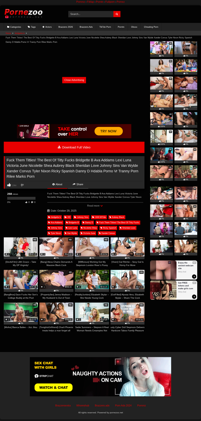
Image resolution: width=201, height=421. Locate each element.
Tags (33, 27)
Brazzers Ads (86, 27)
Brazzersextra (63, 405)
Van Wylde (72, 233)
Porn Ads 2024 (123, 405)
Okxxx (134, 27)
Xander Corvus (108, 233)
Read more (93, 205)
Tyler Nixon (56, 233)
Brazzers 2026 (65, 27)
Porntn (99, 1)
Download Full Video (75, 147)
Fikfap (90, 1)
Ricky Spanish (109, 228)
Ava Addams (56, 222)
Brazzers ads (102, 405)
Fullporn (110, 1)
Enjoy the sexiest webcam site (186, 266)
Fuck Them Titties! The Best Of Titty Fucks (119, 222)
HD (69, 217)
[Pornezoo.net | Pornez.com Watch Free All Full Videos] (23, 14)
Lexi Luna (72, 228)
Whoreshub (82, 405)
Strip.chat (182, 272)
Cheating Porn (151, 27)
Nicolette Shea (90, 228)
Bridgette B (74, 222)
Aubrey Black (118, 217)
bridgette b (19, 33)
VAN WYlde (100, 217)
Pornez (121, 1)
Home (8, 33)
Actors (48, 27)
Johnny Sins (82, 217)
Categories (15, 27)
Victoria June (89, 233)
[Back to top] (191, 412)
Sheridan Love (128, 228)
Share (79, 184)
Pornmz (80, 1)
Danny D (89, 222)
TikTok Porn (105, 27)
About (58, 184)
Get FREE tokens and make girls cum (185, 286)
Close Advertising (74, 80)
